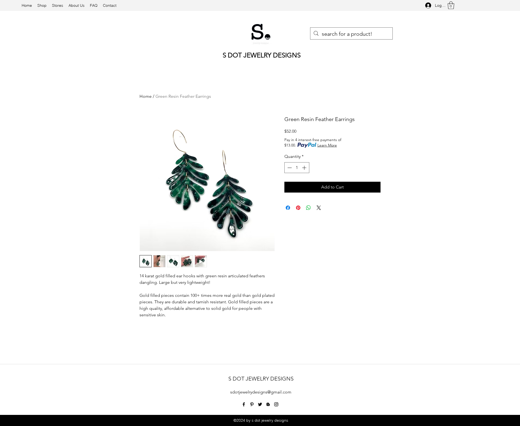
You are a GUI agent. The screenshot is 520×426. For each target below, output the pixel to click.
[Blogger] (268, 404)
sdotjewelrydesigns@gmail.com (260, 392)
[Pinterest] (252, 404)
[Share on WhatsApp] (308, 207)
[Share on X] (319, 207)
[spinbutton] (297, 167)
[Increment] (304, 167)
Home (145, 96)
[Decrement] (289, 167)
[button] (451, 5)
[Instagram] (276, 404)
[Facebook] (243, 404)
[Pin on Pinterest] (298, 207)
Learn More (327, 145)
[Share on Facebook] (288, 207)
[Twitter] (260, 404)
